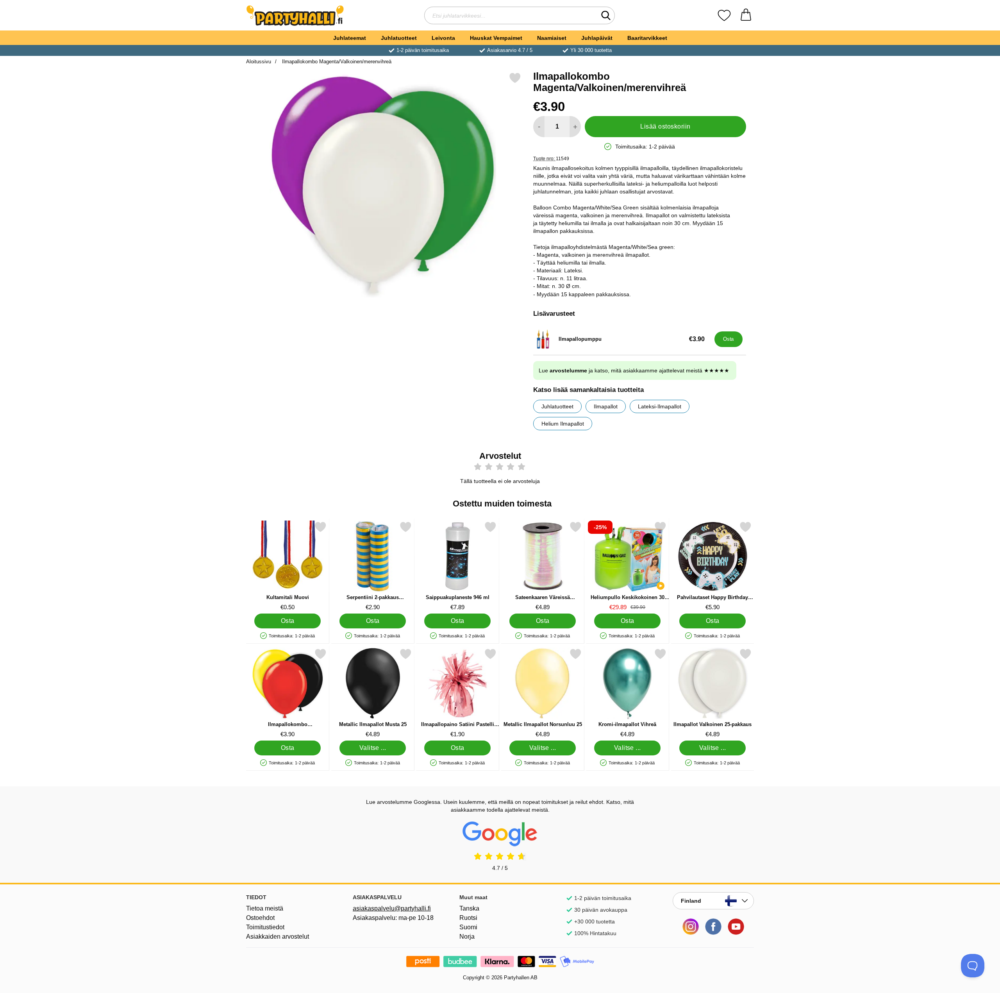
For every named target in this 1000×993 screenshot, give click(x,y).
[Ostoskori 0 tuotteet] (746, 15)
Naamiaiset (551, 38)
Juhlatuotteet (399, 38)
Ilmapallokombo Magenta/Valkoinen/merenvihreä (335, 61)
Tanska (469, 908)
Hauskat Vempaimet (496, 38)
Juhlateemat (349, 38)
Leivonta (443, 38)
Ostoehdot (260, 917)
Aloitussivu (258, 61)
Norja (467, 936)
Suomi (468, 927)
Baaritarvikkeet (647, 38)
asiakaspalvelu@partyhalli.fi (392, 908)
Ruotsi (468, 917)
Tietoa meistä (264, 908)
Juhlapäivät (596, 38)
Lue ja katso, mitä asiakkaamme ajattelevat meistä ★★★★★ (634, 370)
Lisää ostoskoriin (665, 126)
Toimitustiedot (265, 927)
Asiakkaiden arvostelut (277, 936)
